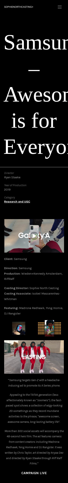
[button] (60, 7)
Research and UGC (17, 201)
